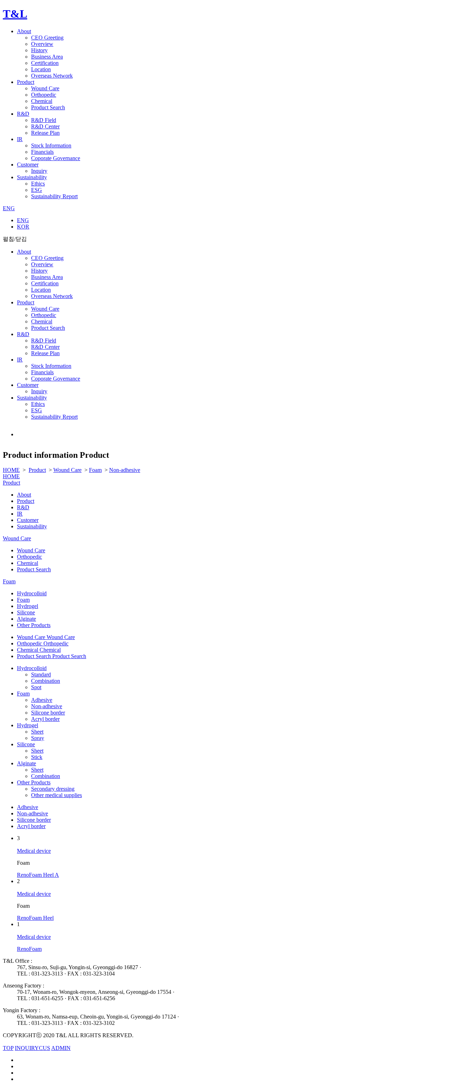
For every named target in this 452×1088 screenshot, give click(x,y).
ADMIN (61, 1048)
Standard (41, 674)
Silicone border (48, 713)
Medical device (34, 851)
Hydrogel (27, 606)
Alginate (26, 619)
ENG (9, 208)
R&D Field (43, 120)
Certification (45, 63)
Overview (42, 44)
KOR (23, 227)
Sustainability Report (54, 196)
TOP (8, 1048)
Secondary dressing (53, 789)
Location (41, 69)
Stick (36, 757)
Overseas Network (52, 76)
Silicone (26, 612)
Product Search (48, 107)
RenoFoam (29, 949)
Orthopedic (43, 95)
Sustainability (32, 177)
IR (20, 139)
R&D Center (45, 126)
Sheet (37, 732)
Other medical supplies (56, 795)
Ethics (38, 184)
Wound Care (45, 88)
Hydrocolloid (32, 593)
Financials (42, 152)
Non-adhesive (124, 470)
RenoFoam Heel (35, 918)
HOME (11, 470)
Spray (37, 738)
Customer (27, 165)
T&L (15, 13)
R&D (23, 114)
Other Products (33, 625)
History (39, 50)
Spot (36, 687)
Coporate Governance (55, 158)
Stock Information (51, 145)
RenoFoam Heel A (38, 875)
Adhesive (41, 700)
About (24, 31)
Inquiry (39, 171)
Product (25, 82)
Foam (95, 470)
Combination (45, 681)
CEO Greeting (47, 38)
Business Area (47, 57)
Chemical (41, 101)
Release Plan (45, 133)
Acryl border (45, 719)
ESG (36, 190)
